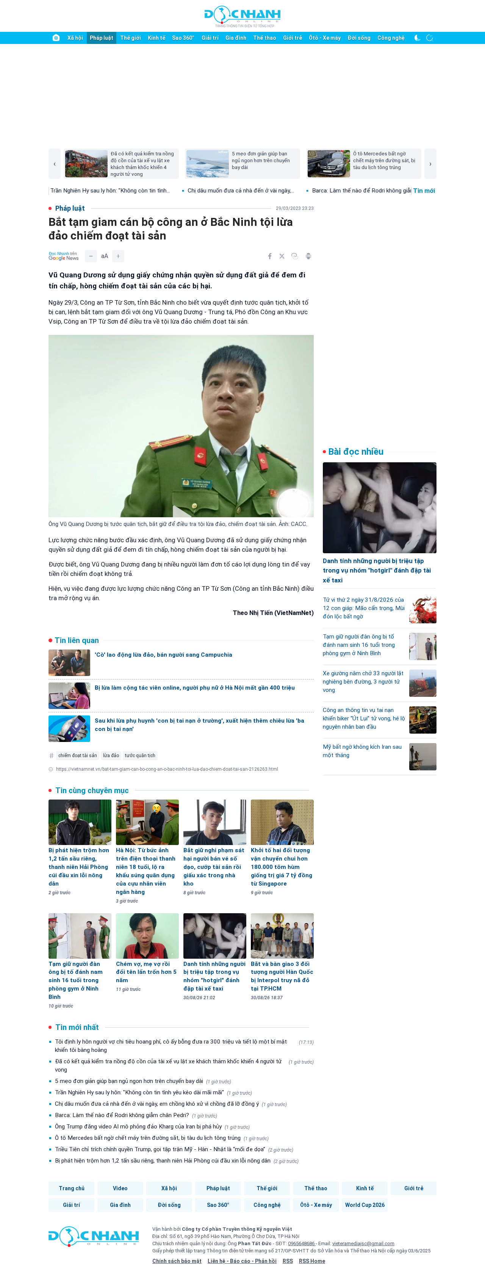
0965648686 (302, 1243)
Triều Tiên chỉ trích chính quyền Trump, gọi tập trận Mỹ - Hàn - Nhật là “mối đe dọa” (174, 1149)
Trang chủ (71, 1188)
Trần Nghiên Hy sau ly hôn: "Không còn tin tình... (67, 190)
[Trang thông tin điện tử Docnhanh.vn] (242, 16)
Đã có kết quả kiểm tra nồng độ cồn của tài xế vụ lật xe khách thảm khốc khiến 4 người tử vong (184, 1065)
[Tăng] (118, 256)
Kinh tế (156, 38)
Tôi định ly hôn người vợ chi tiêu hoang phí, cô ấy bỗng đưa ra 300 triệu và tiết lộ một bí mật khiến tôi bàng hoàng (184, 1045)
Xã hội (75, 38)
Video (120, 1188)
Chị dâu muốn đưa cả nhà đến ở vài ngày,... (198, 190)
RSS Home (312, 1261)
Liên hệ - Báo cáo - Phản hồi (242, 1261)
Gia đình (235, 38)
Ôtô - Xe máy (325, 38)
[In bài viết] (308, 256)
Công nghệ (391, 38)
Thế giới (130, 38)
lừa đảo (111, 755)
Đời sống (359, 38)
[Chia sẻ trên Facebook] (269, 256)
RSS (288, 1261)
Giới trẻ (292, 38)
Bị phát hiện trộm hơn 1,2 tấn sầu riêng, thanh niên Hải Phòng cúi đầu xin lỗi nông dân (177, 1160)
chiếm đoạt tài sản (77, 755)
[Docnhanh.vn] (93, 1239)
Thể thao (264, 38)
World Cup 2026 (365, 1205)
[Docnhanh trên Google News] (63, 256)
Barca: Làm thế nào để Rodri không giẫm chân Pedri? (336, 190)
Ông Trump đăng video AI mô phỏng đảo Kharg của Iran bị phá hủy (152, 1126)
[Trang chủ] (56, 38)
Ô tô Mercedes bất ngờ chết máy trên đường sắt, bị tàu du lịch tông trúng (162, 1138)
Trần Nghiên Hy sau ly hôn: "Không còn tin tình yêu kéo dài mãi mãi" (153, 1092)
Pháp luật (101, 38)
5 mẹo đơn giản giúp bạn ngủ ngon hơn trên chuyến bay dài (143, 1081)
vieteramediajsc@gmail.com (363, 1243)
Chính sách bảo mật (177, 1261)
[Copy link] (294, 256)
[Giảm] (91, 256)
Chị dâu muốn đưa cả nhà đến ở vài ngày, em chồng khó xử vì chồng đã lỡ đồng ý (171, 1103)
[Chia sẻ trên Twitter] (281, 256)
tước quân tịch (140, 755)
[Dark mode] (417, 38)
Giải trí (210, 38)
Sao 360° (183, 38)
